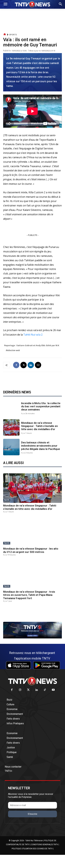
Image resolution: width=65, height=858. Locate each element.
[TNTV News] (32, 681)
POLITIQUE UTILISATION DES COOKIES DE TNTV (32, 849)
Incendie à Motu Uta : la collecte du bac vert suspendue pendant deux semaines (40, 406)
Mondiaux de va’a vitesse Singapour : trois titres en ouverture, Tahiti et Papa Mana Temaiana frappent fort (29, 595)
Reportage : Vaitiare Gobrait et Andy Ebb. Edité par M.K (31, 345)
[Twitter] (28, 690)
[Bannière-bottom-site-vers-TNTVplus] (32, 637)
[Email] (38, 365)
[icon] (4, 34)
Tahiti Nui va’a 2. (33, 334)
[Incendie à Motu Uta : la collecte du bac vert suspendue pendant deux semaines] (11, 408)
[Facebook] (16, 365)
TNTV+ (8, 770)
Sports (13, 34)
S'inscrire (32, 814)
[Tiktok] (45, 690)
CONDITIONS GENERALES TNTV (44, 844)
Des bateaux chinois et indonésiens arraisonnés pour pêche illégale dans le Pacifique (40, 446)
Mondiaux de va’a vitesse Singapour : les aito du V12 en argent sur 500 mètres (30, 550)
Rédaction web (13, 350)
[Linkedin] (31, 365)
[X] (23, 365)
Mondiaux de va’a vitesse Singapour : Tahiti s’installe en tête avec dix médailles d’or (39, 426)
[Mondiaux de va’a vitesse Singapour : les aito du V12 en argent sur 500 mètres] (32, 531)
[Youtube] (53, 690)
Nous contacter (13, 766)
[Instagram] (20, 690)
